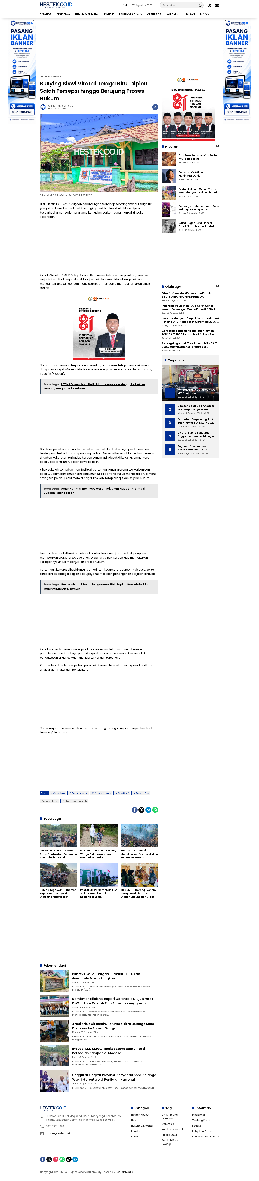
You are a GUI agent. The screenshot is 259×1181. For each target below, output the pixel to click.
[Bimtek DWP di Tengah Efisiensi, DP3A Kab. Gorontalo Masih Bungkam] (54, 981)
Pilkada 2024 (169, 1135)
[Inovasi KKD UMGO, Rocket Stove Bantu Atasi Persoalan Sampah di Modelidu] (58, 835)
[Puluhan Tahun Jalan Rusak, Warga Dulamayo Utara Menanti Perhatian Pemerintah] (99, 835)
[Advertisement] (129, 46)
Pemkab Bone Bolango (170, 1142)
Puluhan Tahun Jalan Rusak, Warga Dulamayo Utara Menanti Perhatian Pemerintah (98, 854)
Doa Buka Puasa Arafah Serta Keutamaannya (198, 157)
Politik (134, 1136)
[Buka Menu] (217, 5)
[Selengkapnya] (217, 146)
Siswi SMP (123, 793)
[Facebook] (135, 810)
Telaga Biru (142, 793)
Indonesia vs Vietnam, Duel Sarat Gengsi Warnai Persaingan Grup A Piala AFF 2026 (188, 307)
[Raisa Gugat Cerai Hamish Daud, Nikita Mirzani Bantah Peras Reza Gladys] (169, 226)
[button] (200, 5)
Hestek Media (124, 1172)
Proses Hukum (103, 793)
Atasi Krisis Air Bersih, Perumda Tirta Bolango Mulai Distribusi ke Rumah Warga (113, 1026)
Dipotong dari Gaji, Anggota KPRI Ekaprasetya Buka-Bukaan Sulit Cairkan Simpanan (196, 407)
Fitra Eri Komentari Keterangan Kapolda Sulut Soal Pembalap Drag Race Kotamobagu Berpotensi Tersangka (187, 295)
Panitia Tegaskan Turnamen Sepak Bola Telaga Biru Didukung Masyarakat (58, 893)
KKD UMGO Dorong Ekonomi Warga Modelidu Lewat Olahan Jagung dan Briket (138, 893)
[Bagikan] (155, 107)
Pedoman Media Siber (205, 1136)
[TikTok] (69, 1159)
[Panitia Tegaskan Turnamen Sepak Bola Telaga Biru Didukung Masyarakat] (58, 875)
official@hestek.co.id (58, 1133)
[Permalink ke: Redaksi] (44, 107)
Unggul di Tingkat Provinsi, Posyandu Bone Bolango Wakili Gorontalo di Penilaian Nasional (114, 1077)
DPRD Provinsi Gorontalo (170, 1116)
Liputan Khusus (140, 1115)
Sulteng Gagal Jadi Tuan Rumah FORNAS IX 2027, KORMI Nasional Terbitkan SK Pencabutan (189, 345)
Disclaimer (198, 1115)
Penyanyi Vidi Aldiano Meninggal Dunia (192, 174)
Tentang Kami (201, 1120)
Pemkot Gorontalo (173, 1129)
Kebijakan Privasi (202, 1131)
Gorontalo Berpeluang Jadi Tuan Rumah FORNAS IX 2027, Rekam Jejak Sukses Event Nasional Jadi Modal (189, 332)
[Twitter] (141, 810)
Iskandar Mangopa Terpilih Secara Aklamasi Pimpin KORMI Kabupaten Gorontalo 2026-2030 (190, 320)
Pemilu (135, 1131)
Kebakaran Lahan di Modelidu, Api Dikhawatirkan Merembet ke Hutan (139, 854)
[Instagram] (55, 1159)
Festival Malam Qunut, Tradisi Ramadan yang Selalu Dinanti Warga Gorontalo (198, 191)
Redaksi (52, 106)
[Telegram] (148, 810)
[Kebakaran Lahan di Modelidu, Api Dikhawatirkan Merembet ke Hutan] (139, 835)
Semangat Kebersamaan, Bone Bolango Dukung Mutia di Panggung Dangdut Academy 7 (199, 208)
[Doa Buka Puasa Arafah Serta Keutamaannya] (169, 159)
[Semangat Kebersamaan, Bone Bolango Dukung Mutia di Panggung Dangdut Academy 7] (169, 209)
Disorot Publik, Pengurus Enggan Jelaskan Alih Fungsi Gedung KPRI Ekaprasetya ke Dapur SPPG (196, 434)
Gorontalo (59, 793)
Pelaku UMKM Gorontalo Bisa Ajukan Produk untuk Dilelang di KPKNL (99, 893)
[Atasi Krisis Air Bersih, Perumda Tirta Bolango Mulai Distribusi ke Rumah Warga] (54, 1031)
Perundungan (80, 793)
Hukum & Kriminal (142, 1125)
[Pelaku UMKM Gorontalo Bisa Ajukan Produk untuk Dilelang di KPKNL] (99, 875)
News (134, 1120)
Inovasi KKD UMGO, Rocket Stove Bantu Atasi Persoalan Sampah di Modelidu (58, 854)
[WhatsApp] (155, 810)
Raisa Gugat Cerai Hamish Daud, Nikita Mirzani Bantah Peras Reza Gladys (197, 224)
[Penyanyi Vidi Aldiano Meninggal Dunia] (169, 176)
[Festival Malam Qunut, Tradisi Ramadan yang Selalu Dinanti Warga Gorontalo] (169, 193)
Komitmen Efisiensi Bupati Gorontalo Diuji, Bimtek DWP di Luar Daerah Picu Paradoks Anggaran (112, 1001)
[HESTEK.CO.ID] (56, 5)
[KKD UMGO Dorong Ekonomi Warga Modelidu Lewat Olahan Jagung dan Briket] (139, 875)
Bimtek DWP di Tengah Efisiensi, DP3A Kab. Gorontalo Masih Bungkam (106, 976)
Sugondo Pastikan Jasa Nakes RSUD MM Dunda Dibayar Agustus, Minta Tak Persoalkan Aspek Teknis (195, 447)
